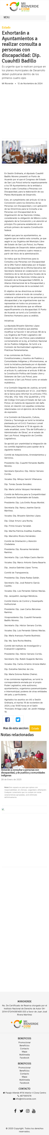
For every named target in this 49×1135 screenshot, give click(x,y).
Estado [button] (35, 728)
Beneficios (24, 1045)
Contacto (24, 1048)
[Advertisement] (24, 112)
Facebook (24, 1057)
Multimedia (24, 1054)
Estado (6, 27)
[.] (3, 809)
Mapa (24, 1051)
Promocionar (24, 1042)
